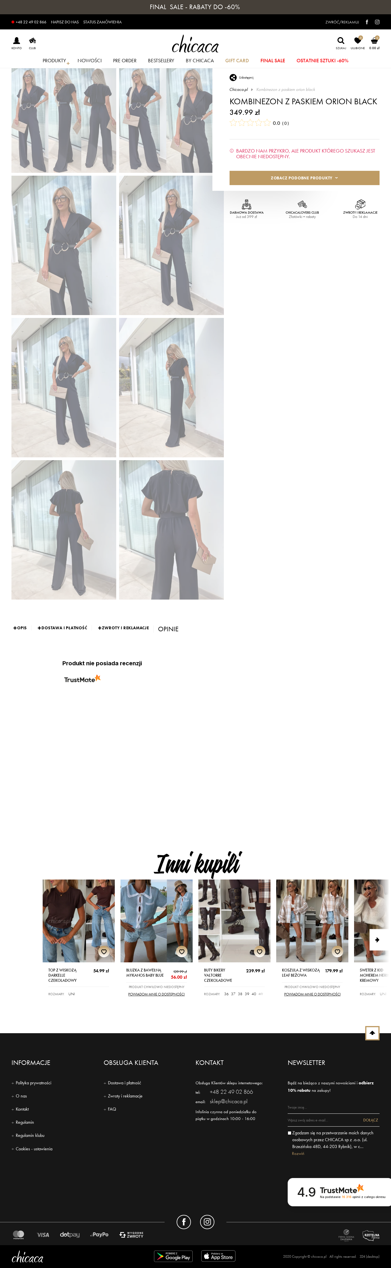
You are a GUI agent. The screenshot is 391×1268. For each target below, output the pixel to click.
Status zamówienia (102, 22)
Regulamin (25, 1122)
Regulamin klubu (30, 1135)
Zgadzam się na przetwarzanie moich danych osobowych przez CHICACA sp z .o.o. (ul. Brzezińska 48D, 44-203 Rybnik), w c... (333, 1139)
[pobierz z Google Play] (173, 1257)
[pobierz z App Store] (219, 1257)
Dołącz (370, 1120)
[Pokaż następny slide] (380, 940)
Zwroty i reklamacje (125, 1096)
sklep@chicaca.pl (229, 1101)
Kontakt (22, 1109)
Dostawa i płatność (124, 1083)
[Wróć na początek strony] (372, 1033)
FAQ (112, 1109)
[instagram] (374, 22)
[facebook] (364, 22)
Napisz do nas (65, 22)
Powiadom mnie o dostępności (156, 994)
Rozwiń (298, 1153)
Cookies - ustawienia (34, 1149)
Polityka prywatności (33, 1083)
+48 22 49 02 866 (31, 22)
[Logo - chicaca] (70, 1256)
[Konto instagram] (207, 1222)
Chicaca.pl (238, 89)
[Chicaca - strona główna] (195, 43)
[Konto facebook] (184, 1222)
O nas (21, 1096)
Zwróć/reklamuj (342, 22)
